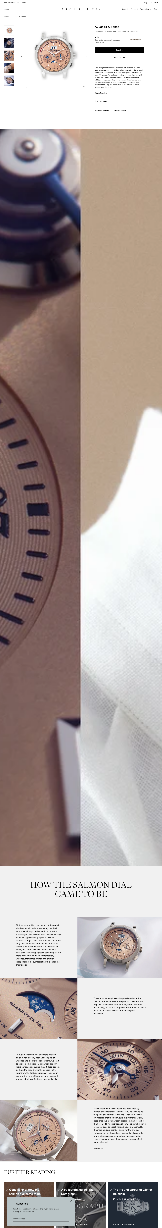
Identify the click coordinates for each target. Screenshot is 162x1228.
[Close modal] (71, 1201)
